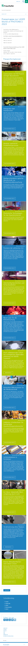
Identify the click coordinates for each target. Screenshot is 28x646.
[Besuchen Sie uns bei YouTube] (12, 620)
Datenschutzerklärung (8, 636)
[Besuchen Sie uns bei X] (7, 620)
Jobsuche (5, 628)
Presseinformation (9, 93)
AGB (4, 633)
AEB (4, 632)
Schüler (6, 605)
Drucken (7, 590)
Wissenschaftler (8, 607)
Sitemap (5, 629)
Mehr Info (7, 372)
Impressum (5, 634)
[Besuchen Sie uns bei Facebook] (4, 620)
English (18, 1)
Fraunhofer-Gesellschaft (6, 10)
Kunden (6, 601)
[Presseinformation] (14, 66)
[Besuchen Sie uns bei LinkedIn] (10, 620)
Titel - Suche (23, 1)
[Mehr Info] (14, 345)
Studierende (7, 603)
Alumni (6, 608)
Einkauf (5, 630)
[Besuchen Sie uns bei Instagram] (15, 620)
